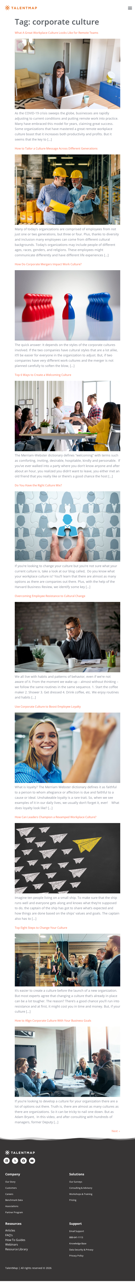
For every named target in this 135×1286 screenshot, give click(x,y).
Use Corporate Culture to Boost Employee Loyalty (48, 707)
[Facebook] (23, 1161)
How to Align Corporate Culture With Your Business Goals (53, 1021)
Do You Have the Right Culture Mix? (38, 485)
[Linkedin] (7, 1161)
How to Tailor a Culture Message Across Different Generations (56, 148)
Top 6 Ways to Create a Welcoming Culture (43, 375)
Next (116, 1131)
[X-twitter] (15, 1161)
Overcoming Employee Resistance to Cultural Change (50, 596)
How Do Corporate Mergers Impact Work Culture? (48, 264)
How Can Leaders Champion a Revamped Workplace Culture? (55, 817)
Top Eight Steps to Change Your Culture (41, 928)
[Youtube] (32, 1161)
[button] (130, 8)
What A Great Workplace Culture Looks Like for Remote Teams (56, 33)
